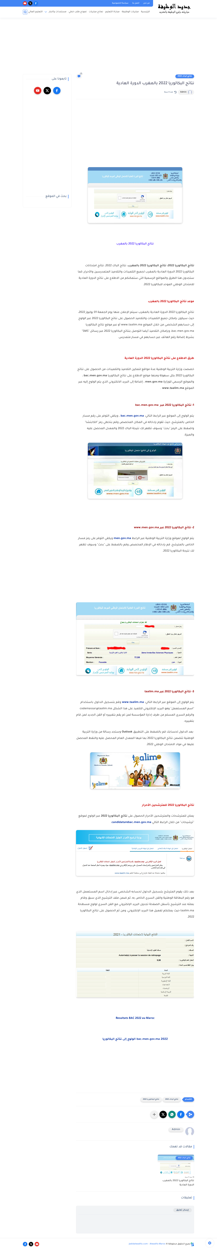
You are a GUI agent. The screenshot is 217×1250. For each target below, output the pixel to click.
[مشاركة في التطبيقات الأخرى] (154, 1114)
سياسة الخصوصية (120, 3)
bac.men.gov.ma (132, 416)
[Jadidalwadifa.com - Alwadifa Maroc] (174, 8)
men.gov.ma (122, 538)
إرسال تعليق (182, 1210)
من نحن (146, 3)
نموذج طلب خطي (78, 12)
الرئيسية (145, 12)
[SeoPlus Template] (192, 1244)
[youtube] (25, 3)
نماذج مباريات (96, 12)
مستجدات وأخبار (57, 12)
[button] (181, 1114)
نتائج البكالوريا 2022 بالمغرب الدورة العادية (178, 1182)
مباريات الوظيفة (130, 12)
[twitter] (30, 3)
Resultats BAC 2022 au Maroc (135, 1018)
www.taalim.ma (133, 702)
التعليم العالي (35, 12)
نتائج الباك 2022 (185, 76)
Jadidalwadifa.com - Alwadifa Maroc (147, 1244)
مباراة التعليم (112, 12)
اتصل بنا (135, 3)
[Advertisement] (108, 47)
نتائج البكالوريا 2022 (151, 1099)
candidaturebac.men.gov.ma (131, 822)
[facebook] (36, 3)
